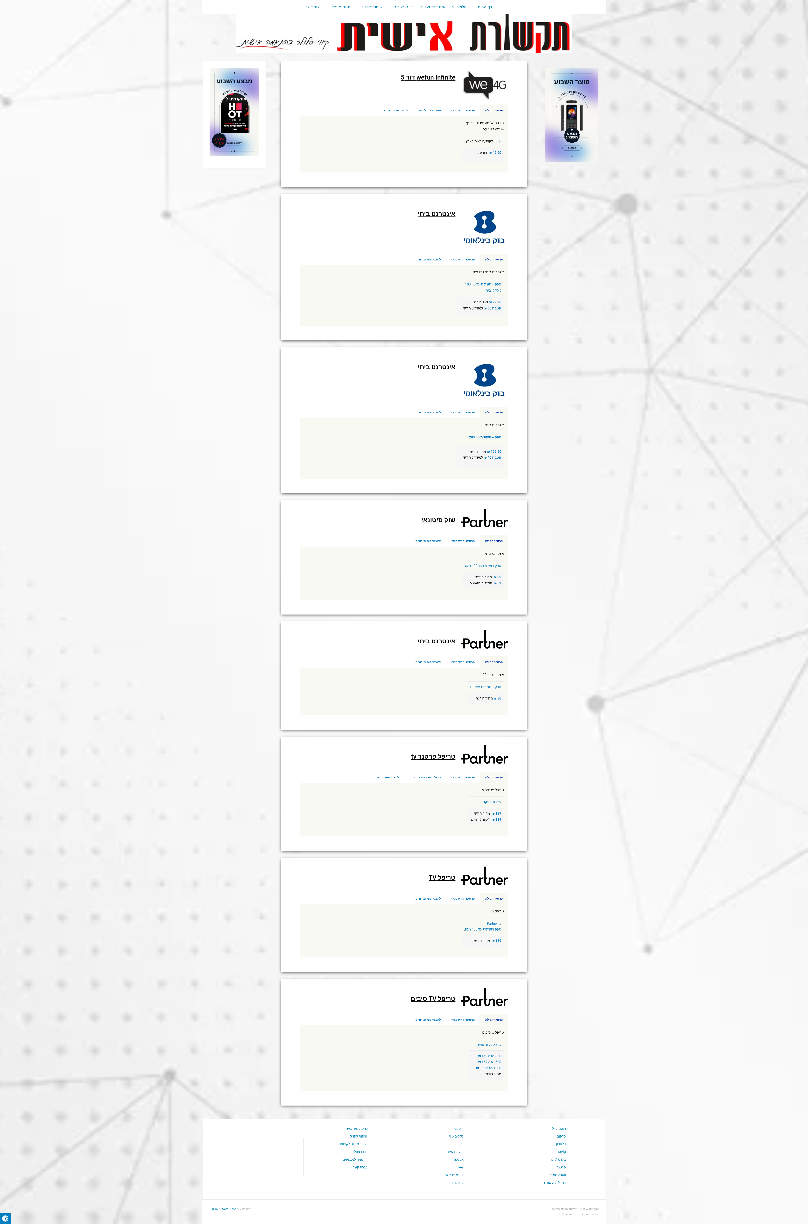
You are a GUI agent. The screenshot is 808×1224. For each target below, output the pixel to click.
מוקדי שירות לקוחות (354, 1144)
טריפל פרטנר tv (433, 756)
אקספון (458, 1159)
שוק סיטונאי (438, 520)
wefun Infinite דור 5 (428, 77)
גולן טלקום (558, 1159)
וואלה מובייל (557, 1175)
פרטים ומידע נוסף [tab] (463, 110)
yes (461, 1167)
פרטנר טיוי (456, 1182)
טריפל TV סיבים (433, 998)
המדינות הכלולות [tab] (430, 110)
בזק (461, 1144)
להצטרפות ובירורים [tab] (395, 110)
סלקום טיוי (456, 1136)
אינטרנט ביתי (436, 214)
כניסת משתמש (357, 1128)
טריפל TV (442, 877)
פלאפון (561, 1144)
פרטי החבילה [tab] (494, 110)
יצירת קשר (360, 1167)
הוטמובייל (559, 1128)
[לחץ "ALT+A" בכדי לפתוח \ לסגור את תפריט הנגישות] (5, 1218)
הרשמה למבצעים (355, 1159)
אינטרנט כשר (454, 1175)
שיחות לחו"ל (359, 1136)
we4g (562, 1152)
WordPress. (222, 1209)
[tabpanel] (404, 144)
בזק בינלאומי (455, 1152)
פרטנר (561, 1167)
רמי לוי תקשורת (555, 1182)
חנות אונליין (360, 1152)
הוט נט (459, 1128)
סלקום (561, 1136)
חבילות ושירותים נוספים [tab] (425, 777)
